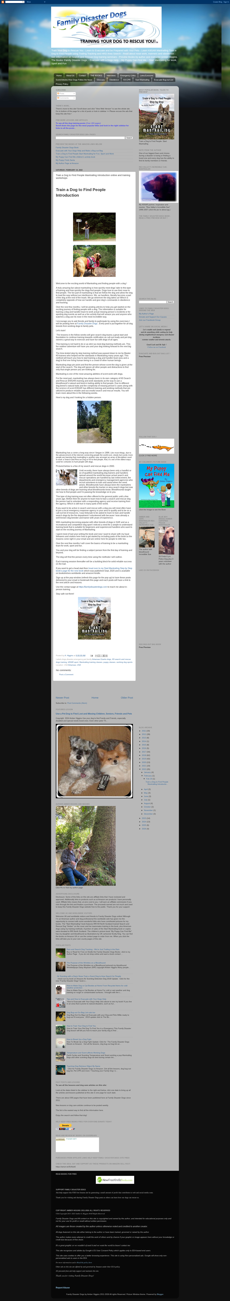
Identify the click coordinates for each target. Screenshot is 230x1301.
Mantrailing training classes (90, 662)
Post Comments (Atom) (77, 703)
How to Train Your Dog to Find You (81, 1026)
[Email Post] (91, 656)
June (146, 796)
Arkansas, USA (74, 665)
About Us (70, 75)
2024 (144, 822)
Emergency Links (128, 75)
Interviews (111, 75)
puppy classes (109, 662)
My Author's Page (146, 314)
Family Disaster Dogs (87, 323)
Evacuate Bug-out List (163, 80)
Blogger (160, 1294)
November (148, 810)
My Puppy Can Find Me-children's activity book (75, 157)
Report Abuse (63, 1288)
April (146, 789)
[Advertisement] (94, 688)
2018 (144, 755)
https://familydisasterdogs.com (93, 587)
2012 (144, 734)
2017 (144, 752)
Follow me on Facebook (156, 347)
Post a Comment (66, 675)
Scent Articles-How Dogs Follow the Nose (74, 80)
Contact (82, 75)
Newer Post (62, 697)
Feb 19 (149, 779)
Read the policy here (84, 1262)
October (147, 807)
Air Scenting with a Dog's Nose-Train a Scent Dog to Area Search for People (89, 976)
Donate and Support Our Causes (153, 317)
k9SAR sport (73, 662)
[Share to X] (101, 655)
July (146, 800)
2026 (144, 829)
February (148, 776)
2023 (144, 818)
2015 (144, 745)
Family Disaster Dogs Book (67, 148)
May (146, 793)
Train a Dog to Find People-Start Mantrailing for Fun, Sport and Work (85, 154)
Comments (64, 98)
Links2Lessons (146, 75)
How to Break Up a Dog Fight (79, 1039)
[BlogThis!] (99, 655)
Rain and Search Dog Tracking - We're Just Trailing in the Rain (93, 949)
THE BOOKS (96, 75)
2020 (144, 762)
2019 (144, 759)
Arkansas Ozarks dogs (101, 659)
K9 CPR (127, 80)
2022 (144, 769)
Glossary (101, 80)
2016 (144, 748)
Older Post (127, 697)
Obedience (114, 80)
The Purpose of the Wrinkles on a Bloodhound (86, 963)
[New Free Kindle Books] (115, 1183)
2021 (144, 766)
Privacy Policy (62, 84)
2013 (144, 738)
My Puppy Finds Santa (65, 160)
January (147, 772)
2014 (144, 741)
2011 (144, 731)
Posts (61, 94)
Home (59, 75)
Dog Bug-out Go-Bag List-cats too (81, 1013)
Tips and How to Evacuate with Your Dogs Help (86, 999)
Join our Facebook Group (150, 320)
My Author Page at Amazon (67, 163)
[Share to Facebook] (104, 655)
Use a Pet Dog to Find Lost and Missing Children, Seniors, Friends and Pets (94, 714)
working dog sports (124, 662)
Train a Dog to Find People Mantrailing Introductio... (157, 783)
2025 (144, 825)
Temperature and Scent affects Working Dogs (86, 1053)
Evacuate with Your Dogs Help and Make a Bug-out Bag (79, 151)
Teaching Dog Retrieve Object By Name (83, 1066)
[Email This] (96, 655)
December (148, 814)
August (147, 803)
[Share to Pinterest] (106, 655)
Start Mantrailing (142, 80)
